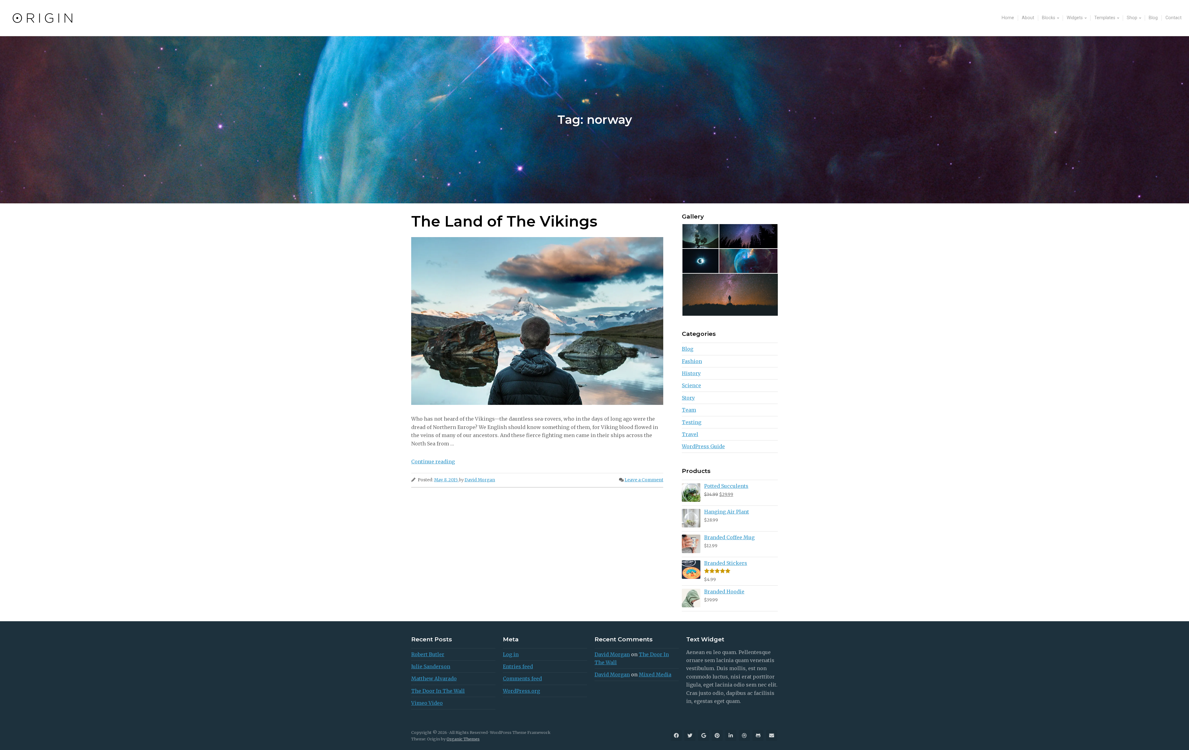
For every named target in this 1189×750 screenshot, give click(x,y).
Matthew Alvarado (434, 678)
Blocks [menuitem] (1048, 17)
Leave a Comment (644, 480)
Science (691, 385)
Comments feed (522, 678)
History (691, 373)
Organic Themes (463, 738)
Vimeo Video (427, 703)
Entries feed (518, 666)
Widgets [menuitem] (1075, 17)
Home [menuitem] (1008, 17)
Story (688, 398)
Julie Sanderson (430, 666)
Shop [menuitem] (1132, 17)
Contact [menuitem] (1173, 17)
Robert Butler (427, 654)
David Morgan (479, 480)
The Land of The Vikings (504, 221)
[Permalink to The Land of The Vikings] (537, 321)
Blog (687, 349)
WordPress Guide (703, 446)
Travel (690, 434)
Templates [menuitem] (1104, 17)
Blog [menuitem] (1153, 17)
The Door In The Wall (438, 691)
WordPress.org (521, 691)
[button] (700, 236)
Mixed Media (655, 674)
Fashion (692, 361)
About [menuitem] (1028, 17)
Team (689, 410)
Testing (691, 422)
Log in (511, 654)
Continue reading (433, 461)
